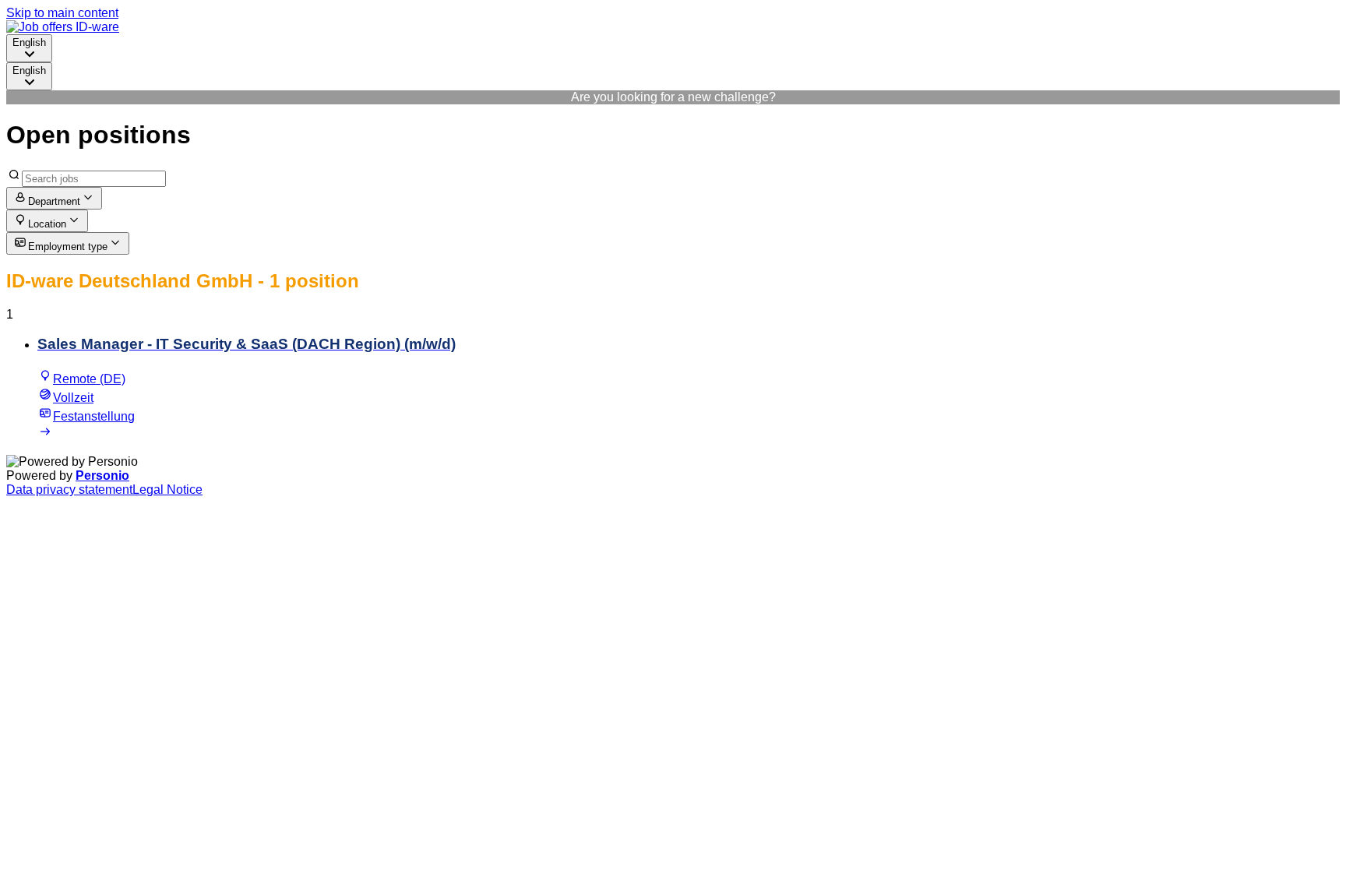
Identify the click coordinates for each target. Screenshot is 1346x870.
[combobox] (29, 48)
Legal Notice (167, 489)
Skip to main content (62, 12)
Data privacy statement (69, 489)
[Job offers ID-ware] (62, 26)
